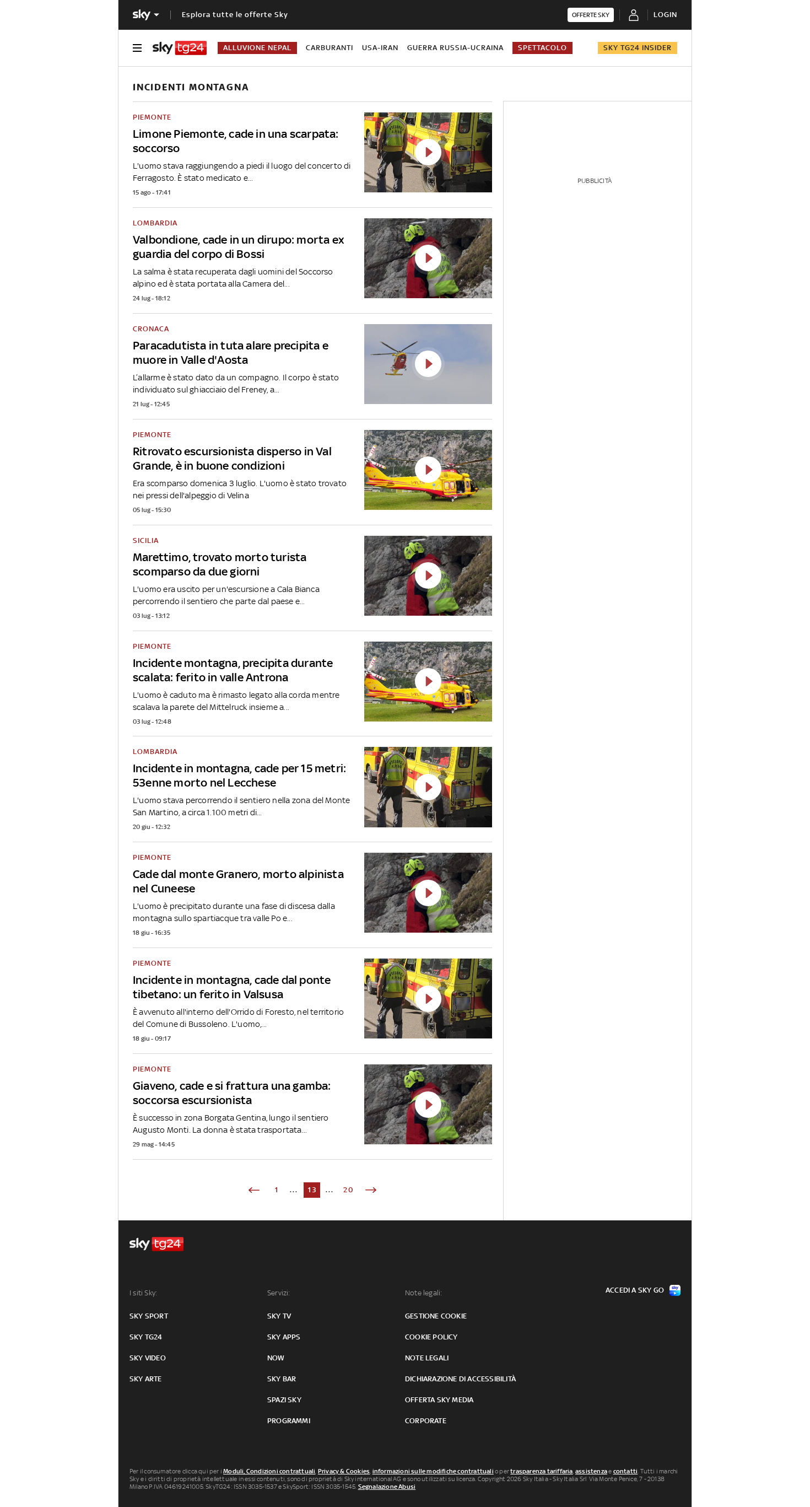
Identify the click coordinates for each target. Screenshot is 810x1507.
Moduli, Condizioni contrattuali (269, 1471)
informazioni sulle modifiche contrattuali (433, 1471)
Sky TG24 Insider (637, 48)
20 (348, 1190)
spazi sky (284, 1400)
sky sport (148, 1316)
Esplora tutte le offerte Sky (235, 14)
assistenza (591, 1471)
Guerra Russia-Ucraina (455, 48)
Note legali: (423, 1293)
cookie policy (431, 1337)
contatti (625, 1471)
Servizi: (278, 1293)
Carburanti (329, 48)
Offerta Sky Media (439, 1400)
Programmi (288, 1421)
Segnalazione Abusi (387, 1486)
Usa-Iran (380, 48)
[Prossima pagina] (371, 1190)
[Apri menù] (137, 48)
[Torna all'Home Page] (180, 48)
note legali (427, 1358)
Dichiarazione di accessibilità (460, 1379)
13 (312, 1190)
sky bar (281, 1379)
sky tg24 (146, 1337)
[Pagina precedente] (254, 1190)
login (665, 14)
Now (276, 1358)
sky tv (279, 1316)
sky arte (145, 1379)
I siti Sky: (143, 1293)
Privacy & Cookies (344, 1471)
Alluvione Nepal (257, 48)
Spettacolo (542, 48)
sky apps (284, 1337)
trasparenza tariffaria (541, 1471)
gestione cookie (436, 1316)
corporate (425, 1421)
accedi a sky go (635, 1290)
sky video (147, 1358)
